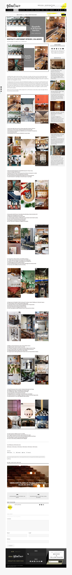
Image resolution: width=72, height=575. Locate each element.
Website (8, 539)
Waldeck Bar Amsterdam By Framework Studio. (16, 216)
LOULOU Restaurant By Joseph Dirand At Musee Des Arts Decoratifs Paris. (21, 175)
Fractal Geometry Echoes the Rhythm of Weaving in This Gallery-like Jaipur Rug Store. (57, 136)
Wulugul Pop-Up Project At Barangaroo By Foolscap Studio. (18, 390)
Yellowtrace (10, 10)
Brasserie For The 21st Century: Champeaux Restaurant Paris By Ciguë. (20, 129)
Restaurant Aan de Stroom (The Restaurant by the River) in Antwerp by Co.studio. (22, 173)
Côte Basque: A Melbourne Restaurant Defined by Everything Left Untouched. (28, 484)
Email (30, 532)
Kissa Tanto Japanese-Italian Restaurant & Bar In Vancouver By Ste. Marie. (21, 308)
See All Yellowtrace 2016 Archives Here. (14, 444)
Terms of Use (9, 566)
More (43, 10)
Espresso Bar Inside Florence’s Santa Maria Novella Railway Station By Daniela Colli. (23, 214)
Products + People (30, 10)
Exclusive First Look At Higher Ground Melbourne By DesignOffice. (19, 261)
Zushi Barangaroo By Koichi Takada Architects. (16, 262)
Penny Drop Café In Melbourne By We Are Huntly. (17, 264)
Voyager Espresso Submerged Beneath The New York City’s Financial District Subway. (23, 351)
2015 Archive (9, 446)
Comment (9, 518)
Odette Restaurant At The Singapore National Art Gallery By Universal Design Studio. (23, 395)
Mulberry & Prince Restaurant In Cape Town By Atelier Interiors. (19, 345)
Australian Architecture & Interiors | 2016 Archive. (17, 497)
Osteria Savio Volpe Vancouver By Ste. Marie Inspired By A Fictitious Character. (21, 128)
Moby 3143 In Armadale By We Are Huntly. (15, 215)
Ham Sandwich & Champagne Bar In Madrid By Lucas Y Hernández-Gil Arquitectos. (22, 130)
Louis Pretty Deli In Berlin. (12, 132)
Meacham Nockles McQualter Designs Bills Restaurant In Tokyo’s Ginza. (20, 170)
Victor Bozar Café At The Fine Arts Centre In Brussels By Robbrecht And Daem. (22, 436)
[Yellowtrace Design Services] (16, 564)
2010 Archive (35, 446)
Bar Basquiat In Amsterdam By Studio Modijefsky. (16, 220)
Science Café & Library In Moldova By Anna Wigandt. (17, 438)
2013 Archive (19, 446)
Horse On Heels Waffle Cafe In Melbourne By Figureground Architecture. (21, 349)
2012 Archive (25, 446)
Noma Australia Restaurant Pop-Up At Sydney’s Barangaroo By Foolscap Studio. (22, 263)
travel (9, 458)
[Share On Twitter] (1, 89)
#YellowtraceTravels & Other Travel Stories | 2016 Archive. (38, 497)
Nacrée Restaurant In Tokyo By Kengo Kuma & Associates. (18, 174)
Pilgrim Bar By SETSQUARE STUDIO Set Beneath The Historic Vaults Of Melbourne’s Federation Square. (26, 302)
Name (8, 532)
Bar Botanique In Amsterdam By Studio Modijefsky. (17, 305)
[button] (8, 476)
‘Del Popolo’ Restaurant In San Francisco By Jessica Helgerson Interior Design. (21, 348)
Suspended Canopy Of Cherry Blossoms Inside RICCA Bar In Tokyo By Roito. (21, 304)
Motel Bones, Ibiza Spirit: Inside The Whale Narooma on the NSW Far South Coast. (57, 114)
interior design (24, 41)
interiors (16, 10)
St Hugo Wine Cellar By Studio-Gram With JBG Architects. (18, 258)
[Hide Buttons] (0, 93)
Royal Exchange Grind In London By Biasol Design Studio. (18, 303)
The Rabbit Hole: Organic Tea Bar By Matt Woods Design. (18, 391)
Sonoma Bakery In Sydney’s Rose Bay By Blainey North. (17, 437)
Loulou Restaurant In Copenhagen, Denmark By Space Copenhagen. (20, 176)
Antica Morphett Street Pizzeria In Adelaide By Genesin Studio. (19, 133)
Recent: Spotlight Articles (14, 462)
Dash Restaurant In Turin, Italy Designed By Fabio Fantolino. (18, 396)
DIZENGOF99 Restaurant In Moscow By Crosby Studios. (18, 350)
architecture (22, 10)
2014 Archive (14, 446)
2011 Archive (30, 446)
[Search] (65, 10)
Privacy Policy (14, 566)
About (47, 10)
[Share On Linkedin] (1, 91)
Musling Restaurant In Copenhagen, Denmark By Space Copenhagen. (20, 393)
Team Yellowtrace (11, 41)
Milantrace (37, 10)
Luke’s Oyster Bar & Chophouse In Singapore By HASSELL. (18, 221)
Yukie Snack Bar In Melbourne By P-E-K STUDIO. (16, 433)
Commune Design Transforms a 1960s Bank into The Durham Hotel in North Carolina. (23, 217)
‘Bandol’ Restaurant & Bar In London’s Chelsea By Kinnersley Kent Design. (21, 389)
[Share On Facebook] (1, 87)
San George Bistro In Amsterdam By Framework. (16, 392)
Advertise (52, 10)
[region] (28, 476)
